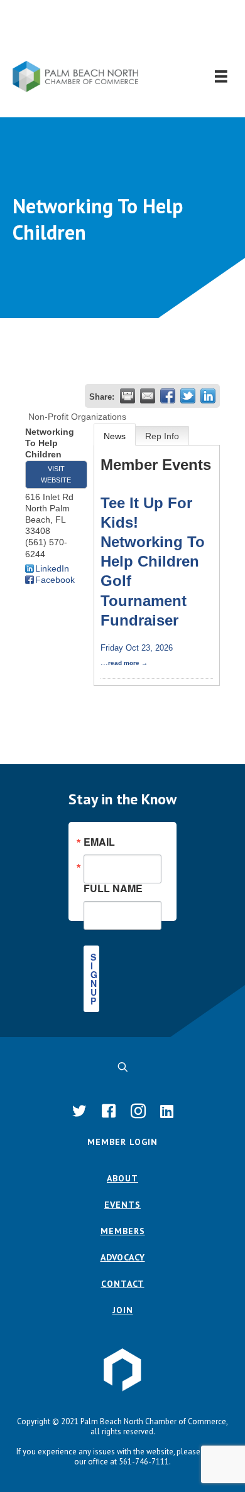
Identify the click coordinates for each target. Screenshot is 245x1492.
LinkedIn (52, 568)
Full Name (113, 887)
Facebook (55, 580)
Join (122, 1310)
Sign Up (93, 979)
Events (122, 1204)
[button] (122, 30)
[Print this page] (127, 395)
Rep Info (162, 436)
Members (123, 1231)
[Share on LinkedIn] (207, 395)
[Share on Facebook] (167, 395)
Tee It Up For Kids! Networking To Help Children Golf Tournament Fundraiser (153, 561)
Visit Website (56, 474)
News (115, 436)
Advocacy (123, 1257)
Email (99, 842)
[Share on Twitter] (187, 395)
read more (123, 662)
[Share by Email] (147, 395)
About (122, 1178)
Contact (122, 1283)
